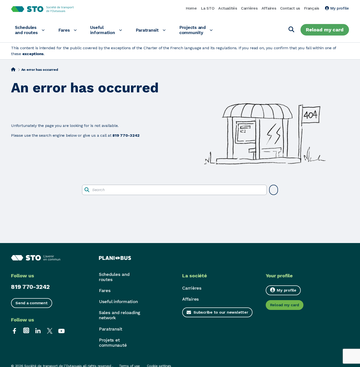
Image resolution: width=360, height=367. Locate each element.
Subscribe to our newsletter (220, 312)
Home (191, 8)
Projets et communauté (113, 342)
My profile (339, 8)
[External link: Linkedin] (38, 330)
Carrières (249, 8)
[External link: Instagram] (26, 330)
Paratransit (147, 30)
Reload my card (325, 30)
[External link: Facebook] (14, 330)
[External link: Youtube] (61, 330)
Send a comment (31, 303)
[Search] (291, 30)
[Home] (13, 69)
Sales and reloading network (119, 315)
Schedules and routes (26, 30)
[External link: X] (49, 330)
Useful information (102, 30)
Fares (64, 30)
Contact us (290, 8)
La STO (208, 8)
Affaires (269, 8)
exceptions (33, 53)
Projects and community (192, 30)
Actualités (227, 8)
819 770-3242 (30, 286)
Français (311, 8)
